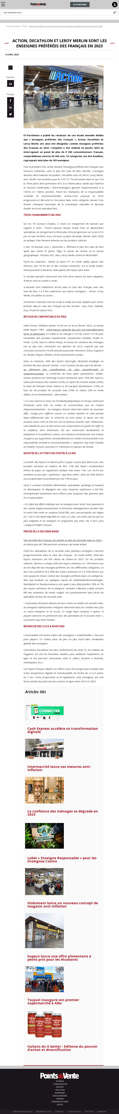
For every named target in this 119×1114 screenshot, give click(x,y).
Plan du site (74, 1111)
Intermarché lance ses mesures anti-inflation (59, 768)
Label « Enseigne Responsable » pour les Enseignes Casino (62, 859)
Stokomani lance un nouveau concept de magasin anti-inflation (62, 904)
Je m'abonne (79, 4)
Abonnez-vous (43, 1111)
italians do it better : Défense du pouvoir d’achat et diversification (62, 1048)
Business (60, 1081)
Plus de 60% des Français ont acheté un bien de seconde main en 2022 (62, 540)
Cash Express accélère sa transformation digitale (62, 730)
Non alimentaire (60, 1096)
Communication (60, 1084)
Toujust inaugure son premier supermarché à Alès (53, 1001)
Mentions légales (22, 1111)
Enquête (60, 1087)
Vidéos (60, 1105)
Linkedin (101, 1111)
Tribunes (60, 1099)
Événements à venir (60, 1102)
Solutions (60, 1090)
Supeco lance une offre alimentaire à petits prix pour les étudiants (59, 958)
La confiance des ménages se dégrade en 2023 (62, 813)
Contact (59, 1111)
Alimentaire (60, 1093)
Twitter (89, 1111)
